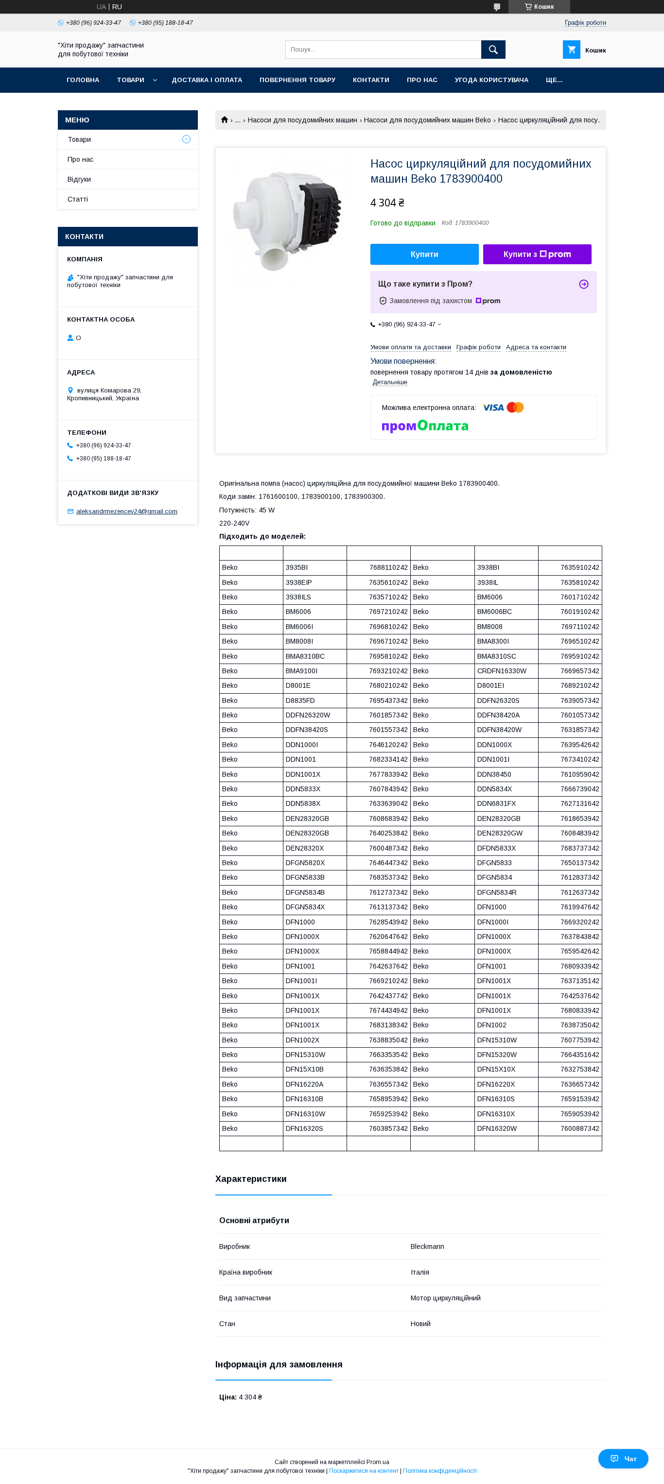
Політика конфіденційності (440, 1470)
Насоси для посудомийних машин (302, 120)
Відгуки (79, 179)
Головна (83, 80)
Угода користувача (491, 80)
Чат (631, 1459)
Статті (78, 199)
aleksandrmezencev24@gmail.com (126, 511)
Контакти (371, 80)
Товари (130, 80)
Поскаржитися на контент (364, 1470)
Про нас (422, 80)
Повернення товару (297, 80)
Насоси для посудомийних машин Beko (427, 120)
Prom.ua (378, 1462)
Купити (424, 254)
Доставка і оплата (207, 80)
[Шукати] (493, 49)
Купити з (520, 254)
